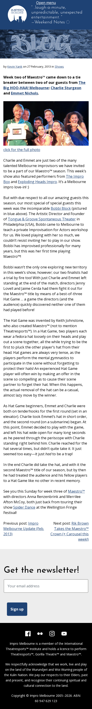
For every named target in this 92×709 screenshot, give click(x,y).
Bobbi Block (61, 208)
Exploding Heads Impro (37, 181)
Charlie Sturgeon (66, 87)
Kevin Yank (14, 66)
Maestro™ (76, 491)
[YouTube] (64, 633)
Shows (59, 66)
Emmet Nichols (24, 93)
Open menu (46, 2)
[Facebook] (28, 633)
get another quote (68, 24)
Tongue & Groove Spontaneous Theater (42, 219)
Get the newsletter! (41, 570)
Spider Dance (24, 507)
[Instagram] (52, 633)
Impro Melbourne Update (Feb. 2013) (23, 528)
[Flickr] (40, 633)
